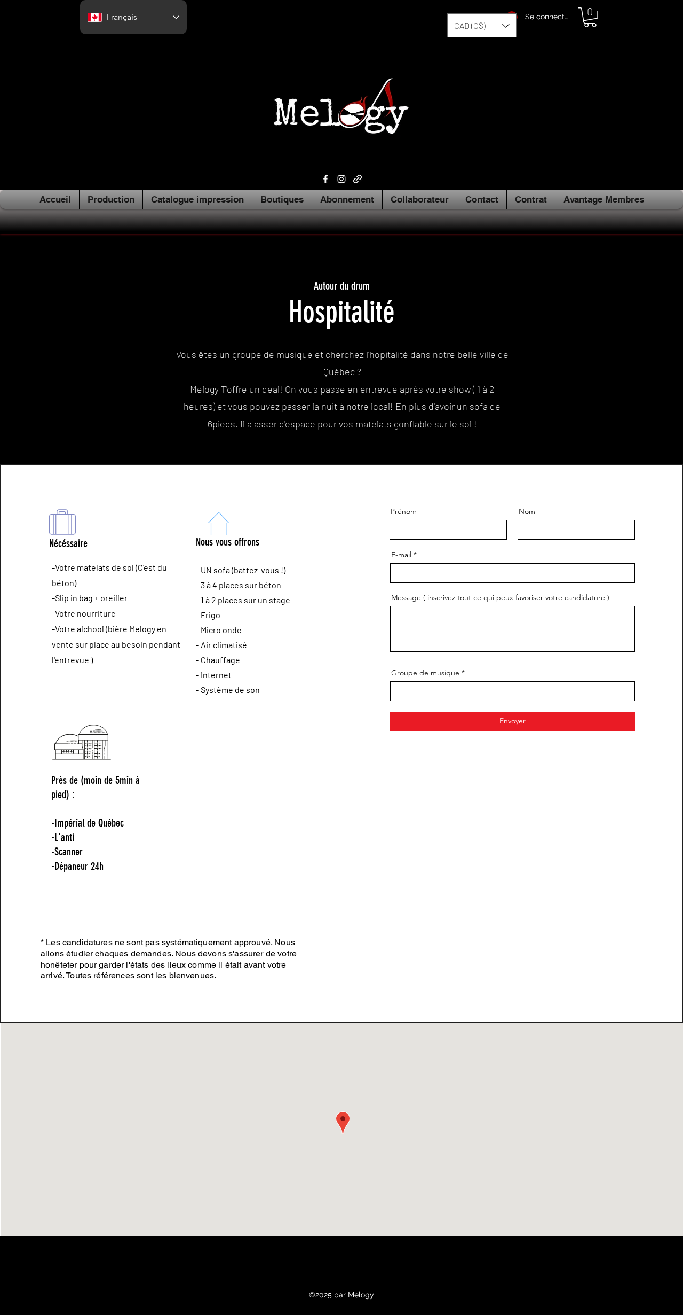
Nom (527, 511)
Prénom (404, 511)
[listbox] (482, 25)
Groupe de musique (425, 672)
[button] (482, 25)
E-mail (401, 554)
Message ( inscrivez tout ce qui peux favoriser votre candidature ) (500, 597)
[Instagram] (341, 179)
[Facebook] (325, 179)
